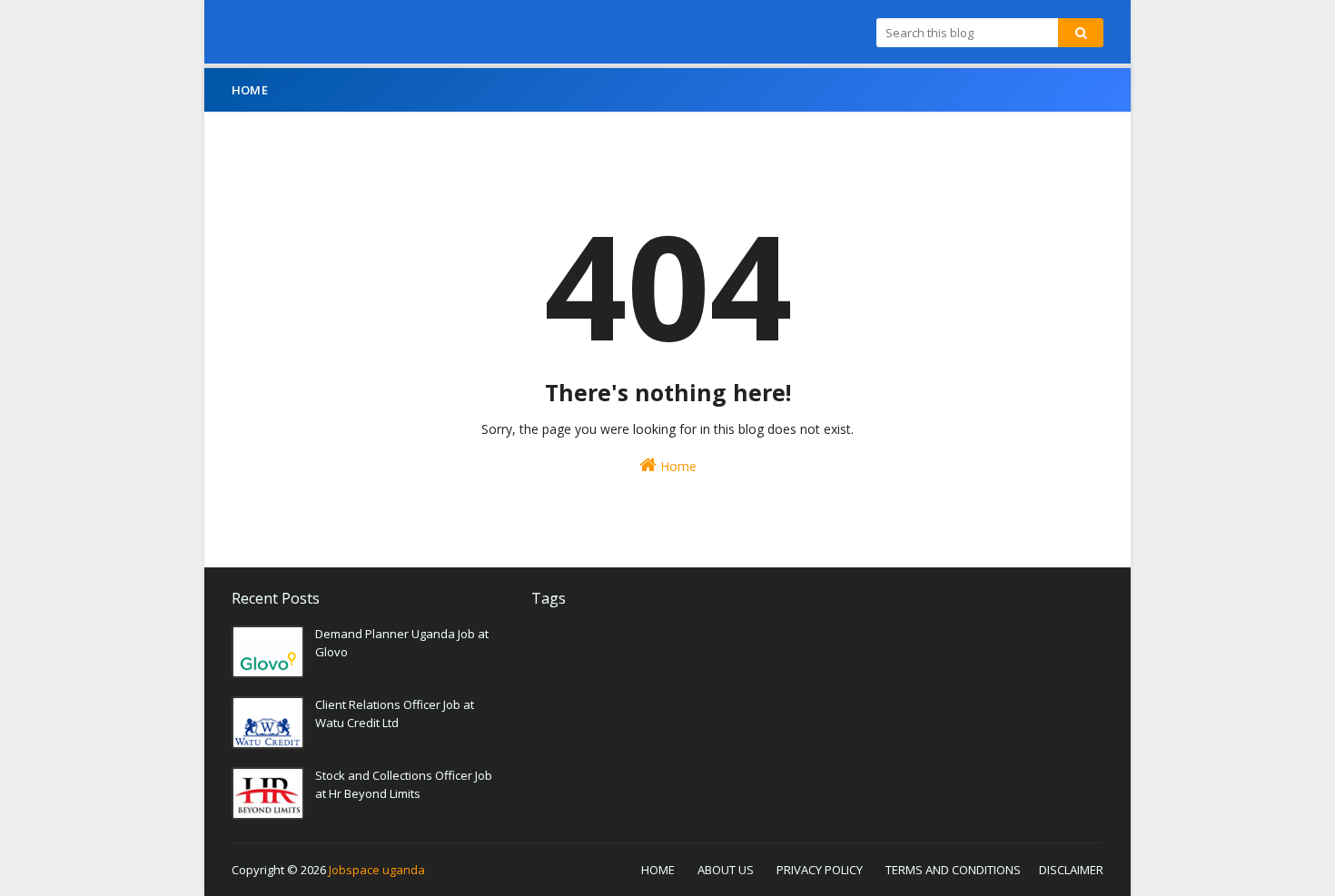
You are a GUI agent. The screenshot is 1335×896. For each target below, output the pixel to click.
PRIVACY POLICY (819, 870)
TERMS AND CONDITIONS (953, 870)
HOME (658, 870)
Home (677, 466)
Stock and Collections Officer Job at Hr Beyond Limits (403, 784)
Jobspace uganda (377, 870)
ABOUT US (725, 870)
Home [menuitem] (250, 90)
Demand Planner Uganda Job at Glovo (402, 642)
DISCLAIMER (1071, 870)
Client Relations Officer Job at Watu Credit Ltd (394, 713)
